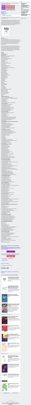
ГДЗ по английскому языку (25, 9)
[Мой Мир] (3, 268)
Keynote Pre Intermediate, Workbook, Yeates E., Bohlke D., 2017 (13, 317)
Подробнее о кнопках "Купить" (7, 15)
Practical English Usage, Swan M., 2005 (13, 364)
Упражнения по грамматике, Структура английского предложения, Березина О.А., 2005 (14, 305)
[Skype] (6, 268)
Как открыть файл (3, 11)
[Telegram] (5, 268)
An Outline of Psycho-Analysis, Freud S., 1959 (13, 343)
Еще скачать (3, 7)
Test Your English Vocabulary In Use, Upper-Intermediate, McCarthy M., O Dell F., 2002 (14, 335)
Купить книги (11, 256)
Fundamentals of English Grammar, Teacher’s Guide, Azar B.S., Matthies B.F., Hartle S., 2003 (13, 356)
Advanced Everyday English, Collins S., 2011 (13, 326)
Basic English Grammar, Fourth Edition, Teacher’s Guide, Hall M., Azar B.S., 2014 (13, 277)
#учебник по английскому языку (8, 271)
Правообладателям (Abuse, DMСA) (4, 13)
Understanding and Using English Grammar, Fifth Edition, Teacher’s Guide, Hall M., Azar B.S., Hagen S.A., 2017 (13, 287)
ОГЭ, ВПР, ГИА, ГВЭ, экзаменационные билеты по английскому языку (25, 15)
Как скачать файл (4, 258)
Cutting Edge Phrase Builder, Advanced (13, 374)
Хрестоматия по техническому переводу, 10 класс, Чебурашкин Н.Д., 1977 (13, 295)
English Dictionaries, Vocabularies (24, 3)
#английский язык (16, 271)
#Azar (4, 272)
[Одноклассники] (2, 268)
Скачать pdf (11, 251)
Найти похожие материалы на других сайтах (10, 9)
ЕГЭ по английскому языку (25, 10)
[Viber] (4, 268)
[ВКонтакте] (1, 268)
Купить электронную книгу (10, 7)
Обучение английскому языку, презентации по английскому (24, 12)
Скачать (2, 263)
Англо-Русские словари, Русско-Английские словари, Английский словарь (25, 6)
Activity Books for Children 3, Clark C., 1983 (13, 384)
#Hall (2, 272)
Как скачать (2, 12)
